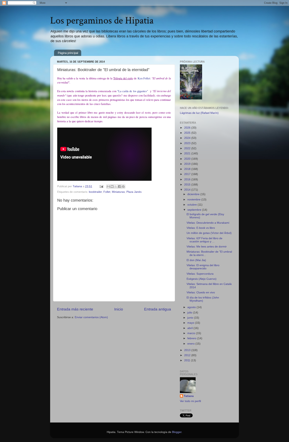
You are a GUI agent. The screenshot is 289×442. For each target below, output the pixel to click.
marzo (191, 333)
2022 (187, 148)
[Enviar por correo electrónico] (108, 186)
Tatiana (189, 396)
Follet (106, 191)
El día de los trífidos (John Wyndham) (203, 299)
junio (190, 317)
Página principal (68, 53)
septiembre (194, 209)
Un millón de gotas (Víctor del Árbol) (209, 233)
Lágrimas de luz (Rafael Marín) (199, 112)
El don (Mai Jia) (196, 260)
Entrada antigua (157, 309)
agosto (192, 307)
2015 (187, 184)
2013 (187, 350)
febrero (192, 338)
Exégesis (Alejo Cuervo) (201, 278)
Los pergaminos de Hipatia (102, 20)
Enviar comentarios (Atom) (91, 317)
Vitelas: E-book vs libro (201, 227)
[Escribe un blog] (112, 186)
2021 (187, 153)
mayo (191, 322)
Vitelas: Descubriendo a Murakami (208, 222)
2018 (187, 169)
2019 (187, 163)
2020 (187, 158)
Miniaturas (118, 191)
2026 (187, 127)
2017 (187, 174)
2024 (187, 137)
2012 (187, 355)
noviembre (194, 199)
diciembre (193, 194)
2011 (187, 360)
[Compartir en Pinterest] (123, 186)
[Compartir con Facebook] (119, 186)
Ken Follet (144, 78)
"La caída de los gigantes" (133, 91)
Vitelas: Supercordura (200, 273)
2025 (187, 132)
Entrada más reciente (75, 309)
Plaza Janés (134, 191)
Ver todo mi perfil (190, 401)
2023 (187, 143)
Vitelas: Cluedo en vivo (201, 292)
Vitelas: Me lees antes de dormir (207, 246)
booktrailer (95, 191)
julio (190, 312)
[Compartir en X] (116, 186)
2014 (187, 189)
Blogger (176, 432)
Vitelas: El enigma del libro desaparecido (203, 267)
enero (191, 343)
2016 (187, 179)
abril (190, 328)
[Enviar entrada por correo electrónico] (101, 186)
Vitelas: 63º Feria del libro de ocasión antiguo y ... (204, 240)
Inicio (118, 309)
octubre (192, 204)
